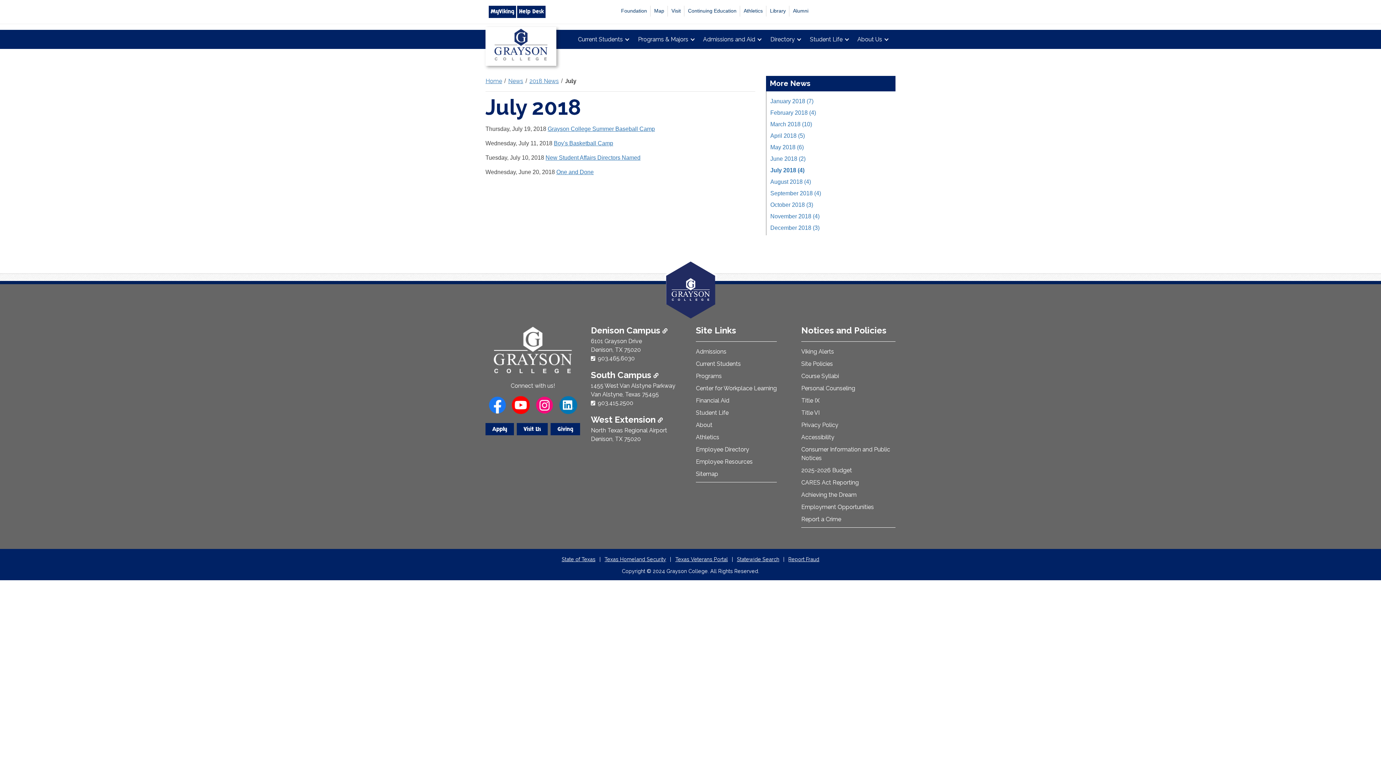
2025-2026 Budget (826, 470)
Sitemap (707, 474)
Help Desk (531, 11)
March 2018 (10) (791, 124)
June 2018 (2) (788, 159)
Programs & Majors (663, 39)
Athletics (753, 11)
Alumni (800, 11)
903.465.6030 (616, 358)
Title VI (810, 412)
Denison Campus (626, 330)
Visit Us (532, 429)
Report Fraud (803, 559)
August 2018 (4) (790, 182)
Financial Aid (712, 400)
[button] (1364, 741)
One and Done (575, 172)
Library (778, 11)
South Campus (622, 375)
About (704, 425)
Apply (499, 429)
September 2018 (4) (795, 193)
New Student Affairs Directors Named (593, 158)
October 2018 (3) (791, 205)
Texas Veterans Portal (701, 559)
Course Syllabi (820, 376)
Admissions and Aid (729, 39)
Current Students (600, 39)
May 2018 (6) (787, 147)
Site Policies (817, 363)
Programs (709, 376)
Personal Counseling (828, 388)
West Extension (624, 419)
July (570, 81)
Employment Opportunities (837, 507)
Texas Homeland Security (635, 559)
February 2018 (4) (793, 113)
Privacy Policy (819, 425)
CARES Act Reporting (830, 482)
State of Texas (579, 559)
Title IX (810, 400)
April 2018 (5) (787, 136)
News (515, 81)
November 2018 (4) (795, 216)
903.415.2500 (615, 403)
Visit (676, 11)
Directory (782, 39)
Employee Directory (722, 449)
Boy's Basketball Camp (583, 143)
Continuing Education (712, 11)
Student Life (826, 39)
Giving (565, 429)
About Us (869, 39)
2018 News (544, 81)
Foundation (634, 11)
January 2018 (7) (791, 101)
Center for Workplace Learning (736, 388)
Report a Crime (821, 519)
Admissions (711, 351)
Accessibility (817, 437)
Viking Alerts (817, 351)
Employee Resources (724, 461)
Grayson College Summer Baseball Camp (601, 129)
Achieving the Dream (829, 494)
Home (494, 81)
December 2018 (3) (795, 228)
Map (659, 11)
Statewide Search (758, 559)
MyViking (502, 11)
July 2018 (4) (787, 170)
